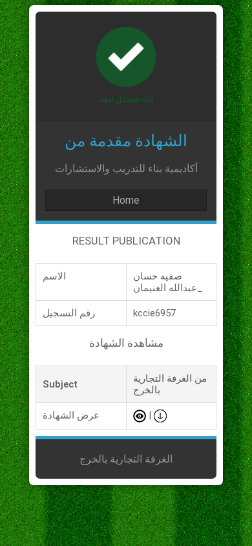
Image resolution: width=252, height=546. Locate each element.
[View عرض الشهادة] (139, 415)
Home (126, 200)
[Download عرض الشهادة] (160, 415)
